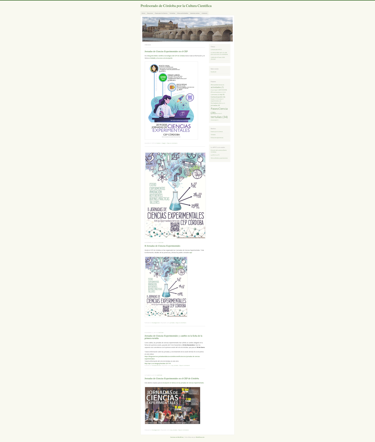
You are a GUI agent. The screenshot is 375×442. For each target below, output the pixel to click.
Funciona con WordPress (176, 437)
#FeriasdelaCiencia (217, 85)
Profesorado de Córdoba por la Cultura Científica (176, 5)
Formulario (216, 103)
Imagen (164, 143)
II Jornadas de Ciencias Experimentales (162, 245)
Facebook (213, 72)
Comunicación (218, 97)
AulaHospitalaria (218, 92)
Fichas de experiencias (217, 137)
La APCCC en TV (215, 155)
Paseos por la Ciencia (217, 131)
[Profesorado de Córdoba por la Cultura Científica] (187, 29)
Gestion (158, 143)
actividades (217, 87)
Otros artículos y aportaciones (219, 158)
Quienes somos (195, 13)
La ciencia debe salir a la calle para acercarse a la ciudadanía (219, 53)
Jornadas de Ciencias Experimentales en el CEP (166, 51)
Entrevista (220, 99)
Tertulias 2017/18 (156, 365)
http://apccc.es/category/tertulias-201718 (158, 363)
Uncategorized (155, 322)
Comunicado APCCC (216, 49)
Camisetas (215, 94)
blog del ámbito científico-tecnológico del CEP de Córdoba (166, 56)
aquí (190, 252)
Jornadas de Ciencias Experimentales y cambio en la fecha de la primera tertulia (173, 337)
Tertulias (172, 13)
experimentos (216, 101)
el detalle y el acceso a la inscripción (161, 58)
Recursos (150, 13)
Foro (223, 103)
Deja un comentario (172, 143)
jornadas (172, 322)
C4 (224, 92)
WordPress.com (200, 437)
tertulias (219, 117)
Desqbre (214, 99)
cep (172, 365)
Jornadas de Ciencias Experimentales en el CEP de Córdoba (172, 378)
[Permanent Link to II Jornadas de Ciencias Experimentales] (175, 238)
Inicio (143, 13)
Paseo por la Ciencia (161, 13)
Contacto (204, 13)
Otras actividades (182, 13)
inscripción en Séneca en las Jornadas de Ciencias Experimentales (183, 383)
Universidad (214, 120)
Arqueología (214, 90)
